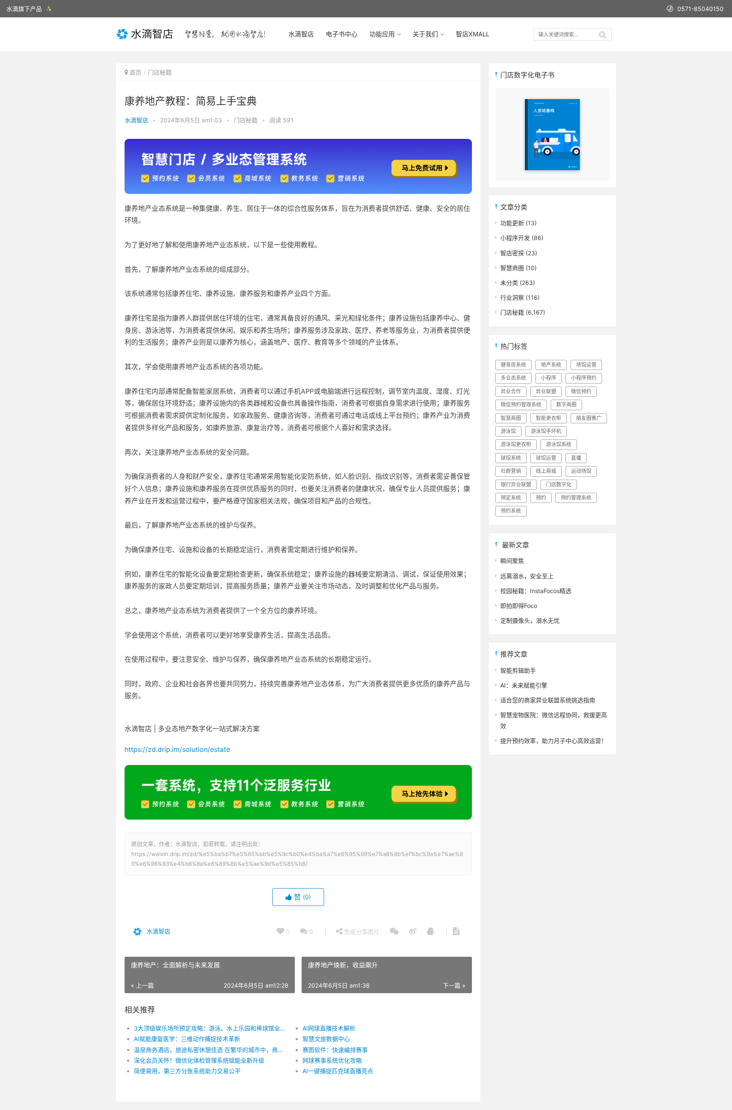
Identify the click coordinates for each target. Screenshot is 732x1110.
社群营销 (511, 471)
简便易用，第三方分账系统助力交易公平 (187, 1070)
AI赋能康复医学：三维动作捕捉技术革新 (187, 1038)
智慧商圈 (512, 267)
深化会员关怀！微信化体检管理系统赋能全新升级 (199, 1060)
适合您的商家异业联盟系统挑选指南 (547, 700)
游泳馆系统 (558, 444)
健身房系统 (513, 365)
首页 (135, 72)
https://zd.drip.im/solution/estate (177, 749)
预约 (541, 497)
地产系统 (551, 365)
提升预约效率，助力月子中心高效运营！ (553, 740)
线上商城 (546, 471)
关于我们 (425, 34)
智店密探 (512, 253)
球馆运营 (546, 458)
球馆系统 (511, 458)
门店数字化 (558, 484)
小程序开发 (515, 237)
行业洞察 (512, 297)
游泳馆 (508, 431)
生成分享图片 (361, 931)
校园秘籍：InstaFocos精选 (535, 590)
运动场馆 (581, 471)
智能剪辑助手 (518, 670)
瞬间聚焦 (512, 560)
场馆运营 (586, 365)
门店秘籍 (160, 72)
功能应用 (382, 34)
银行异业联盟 (516, 484)
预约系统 (511, 511)
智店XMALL (472, 34)
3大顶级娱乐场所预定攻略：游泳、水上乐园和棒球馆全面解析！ (210, 1028)
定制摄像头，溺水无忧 (530, 620)
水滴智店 (301, 34)
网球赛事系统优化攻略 (332, 1060)
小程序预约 (583, 378)
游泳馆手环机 (546, 431)
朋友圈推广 (589, 418)
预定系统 (511, 497)
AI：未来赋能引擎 (523, 685)
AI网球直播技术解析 (328, 1028)
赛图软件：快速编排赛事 (335, 1049)
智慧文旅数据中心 (326, 1038)
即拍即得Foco (518, 605)
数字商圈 (566, 404)
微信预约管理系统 (521, 404)
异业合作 (511, 391)
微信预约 (581, 391)
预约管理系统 (576, 497)
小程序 (548, 378)
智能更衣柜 (548, 418)
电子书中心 (342, 34)
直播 (576, 458)
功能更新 (512, 222)
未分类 (509, 282)
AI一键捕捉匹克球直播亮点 (337, 1070)
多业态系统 (513, 378)
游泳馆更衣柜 (516, 444)
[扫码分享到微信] (394, 931)
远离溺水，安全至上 (527, 576)
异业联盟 (546, 391)
